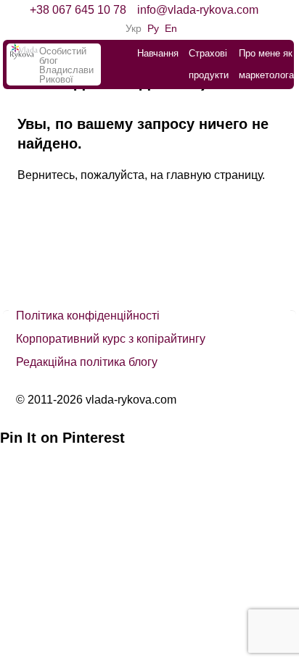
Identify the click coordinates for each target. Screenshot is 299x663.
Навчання (158, 53)
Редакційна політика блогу (86, 362)
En (171, 28)
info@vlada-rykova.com (197, 10)
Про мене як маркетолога (266, 64)
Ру (153, 28)
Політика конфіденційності (88, 315)
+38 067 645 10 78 (78, 10)
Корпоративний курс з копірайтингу (110, 339)
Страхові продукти (209, 64)
